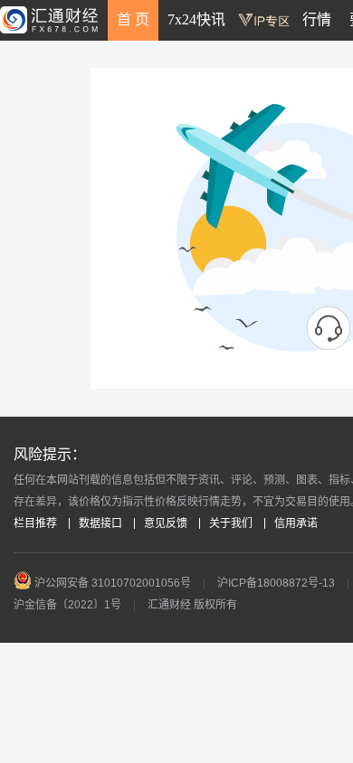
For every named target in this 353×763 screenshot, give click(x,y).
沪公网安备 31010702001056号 (111, 583)
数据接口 (100, 523)
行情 (316, 19)
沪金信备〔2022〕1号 (67, 604)
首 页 (133, 19)
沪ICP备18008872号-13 (276, 583)
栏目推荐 (35, 523)
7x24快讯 (196, 19)
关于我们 (231, 523)
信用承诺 (296, 523)
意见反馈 (165, 523)
